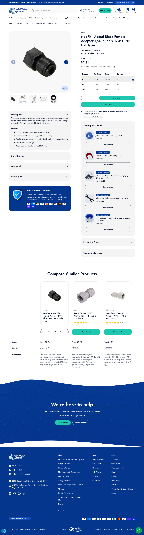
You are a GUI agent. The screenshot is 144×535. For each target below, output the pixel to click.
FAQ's (113, 493)
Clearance (127, 18)
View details (86, 332)
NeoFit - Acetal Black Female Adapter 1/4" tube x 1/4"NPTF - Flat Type (50, 23)
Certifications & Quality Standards (123, 489)
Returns (95, 476)
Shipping (95, 468)
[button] (127, 10)
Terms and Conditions (102, 529)
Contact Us (109, 2)
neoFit (83, 32)
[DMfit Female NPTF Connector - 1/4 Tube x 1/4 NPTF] (86, 295)
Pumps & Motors (64, 463)
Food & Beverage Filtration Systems (71, 485)
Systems (12, 18)
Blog (96, 18)
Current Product (54, 332)
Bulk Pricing (96, 472)
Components (54, 18)
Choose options (108, 144)
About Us (104, 18)
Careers (114, 476)
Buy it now (108, 104)
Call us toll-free (63, 422)
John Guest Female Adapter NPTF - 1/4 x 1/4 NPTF (116, 316)
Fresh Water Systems (22, 529)
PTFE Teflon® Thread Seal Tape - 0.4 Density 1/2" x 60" (113, 219)
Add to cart (117, 98)
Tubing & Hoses (64, 480)
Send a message (81, 422)
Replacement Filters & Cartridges (32, 18)
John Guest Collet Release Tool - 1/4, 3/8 (112, 198)
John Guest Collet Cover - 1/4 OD (109, 135)
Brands (100, 2)
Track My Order (98, 459)
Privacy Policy (118, 529)
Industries (114, 485)
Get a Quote (105, 10)
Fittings (27, 23)
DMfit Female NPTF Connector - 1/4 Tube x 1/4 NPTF (85, 316)
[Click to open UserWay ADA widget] (3, 531)
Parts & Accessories (65, 493)
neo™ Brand (115, 463)
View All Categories (65, 511)
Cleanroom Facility (117, 468)
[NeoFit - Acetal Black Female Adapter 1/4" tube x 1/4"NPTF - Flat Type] (54, 295)
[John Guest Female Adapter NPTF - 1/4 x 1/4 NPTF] (118, 295)
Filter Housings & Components (69, 472)
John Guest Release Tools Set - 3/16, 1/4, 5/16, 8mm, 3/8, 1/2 (112, 177)
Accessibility (131, 529)
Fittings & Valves (18, 23)
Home (10, 23)
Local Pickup (115, 480)
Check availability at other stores (93, 117)
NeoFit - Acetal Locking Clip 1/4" (109, 155)
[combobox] (53, 10)
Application (68, 18)
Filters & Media (63, 476)
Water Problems (83, 18)
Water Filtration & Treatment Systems (71, 459)
